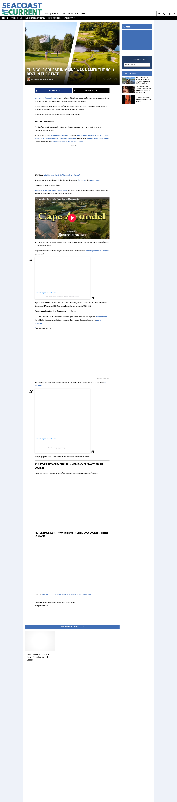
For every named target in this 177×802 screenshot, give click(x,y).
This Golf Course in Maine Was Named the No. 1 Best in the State (66, 594)
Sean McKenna (35, 79)
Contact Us (85, 14)
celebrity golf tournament (86, 135)
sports (73, 602)
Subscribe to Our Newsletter (35, 18)
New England (52, 602)
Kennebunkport (62, 602)
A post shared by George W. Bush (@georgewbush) (62, 296)
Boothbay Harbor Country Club (97, 138)
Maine (45, 602)
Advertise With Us (69, 18)
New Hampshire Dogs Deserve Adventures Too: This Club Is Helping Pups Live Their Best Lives (143, 80)
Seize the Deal (73, 14)
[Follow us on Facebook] (169, 13)
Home (47, 14)
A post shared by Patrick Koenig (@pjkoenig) (50, 448)
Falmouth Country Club (58, 135)
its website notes (102, 317)
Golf (69, 602)
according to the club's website (97, 251)
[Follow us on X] (174, 13)
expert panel (94, 180)
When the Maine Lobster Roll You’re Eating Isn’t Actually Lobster (39, 657)
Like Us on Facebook (54, 18)
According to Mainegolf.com (45, 98)
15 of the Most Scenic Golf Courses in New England (61, 175)
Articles (45, 606)
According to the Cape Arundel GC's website (51, 190)
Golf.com (81, 180)
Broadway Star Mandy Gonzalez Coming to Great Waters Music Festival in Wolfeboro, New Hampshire (143, 89)
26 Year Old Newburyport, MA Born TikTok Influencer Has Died (143, 99)
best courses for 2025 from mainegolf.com (67, 142)
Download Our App (16, 18)
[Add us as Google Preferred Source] (164, 13)
